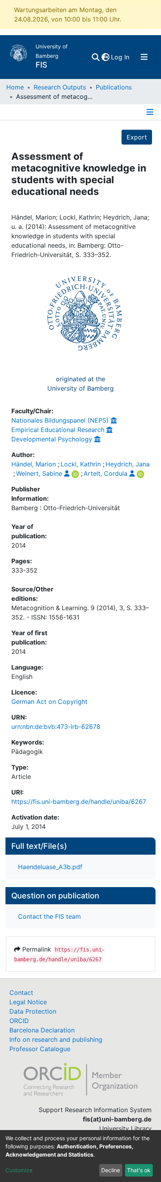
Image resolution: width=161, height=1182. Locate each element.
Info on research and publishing (55, 1039)
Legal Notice (28, 1002)
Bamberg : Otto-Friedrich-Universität (65, 508)
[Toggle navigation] (144, 57)
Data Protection (32, 1011)
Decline (110, 1170)
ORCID (19, 1021)
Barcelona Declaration (42, 1030)
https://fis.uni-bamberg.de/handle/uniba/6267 (78, 801)
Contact (21, 992)
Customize (18, 1170)
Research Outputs (60, 87)
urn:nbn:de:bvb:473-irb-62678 (55, 726)
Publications (114, 87)
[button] (105, 57)
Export (137, 137)
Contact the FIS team (49, 916)
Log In (120, 57)
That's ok (138, 1170)
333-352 (24, 570)
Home (15, 87)
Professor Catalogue (39, 1049)
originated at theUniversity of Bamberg (80, 383)
